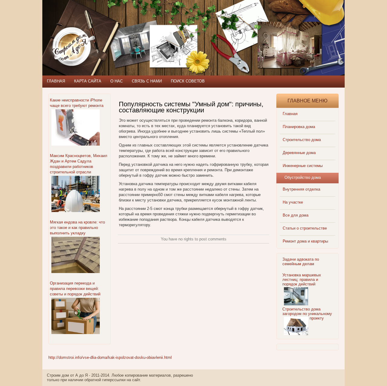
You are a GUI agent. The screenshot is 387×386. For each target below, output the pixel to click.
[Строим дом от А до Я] (107, 27)
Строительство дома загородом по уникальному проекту (307, 313)
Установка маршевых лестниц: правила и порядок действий (301, 279)
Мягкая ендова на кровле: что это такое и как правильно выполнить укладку (77, 227)
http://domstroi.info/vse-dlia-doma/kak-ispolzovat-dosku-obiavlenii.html (110, 357)
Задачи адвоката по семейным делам (300, 261)
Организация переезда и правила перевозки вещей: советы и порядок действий (75, 288)
